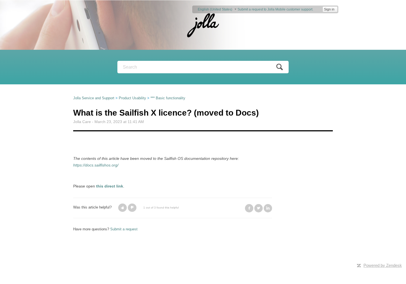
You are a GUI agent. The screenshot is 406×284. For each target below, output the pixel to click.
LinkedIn (268, 208)
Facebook (249, 208)
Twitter (258, 208)
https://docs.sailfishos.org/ (95, 165)
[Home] (203, 25)
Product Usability (132, 98)
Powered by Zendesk (382, 265)
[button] (122, 208)
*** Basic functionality (168, 98)
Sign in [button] (329, 9)
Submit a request (124, 229)
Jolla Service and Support (93, 98)
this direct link (109, 186)
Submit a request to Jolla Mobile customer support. (275, 9)
